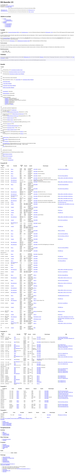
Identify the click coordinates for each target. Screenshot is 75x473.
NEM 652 (7, 99)
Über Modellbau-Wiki (6, 470)
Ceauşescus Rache (10, 5)
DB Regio (35, 285)
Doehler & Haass (6, 137)
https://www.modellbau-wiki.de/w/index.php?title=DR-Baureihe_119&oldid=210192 (17, 418)
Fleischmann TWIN (10, 127)
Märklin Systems (10, 117)
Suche (11, 6)
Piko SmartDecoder (6, 143)
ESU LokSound (5, 141)
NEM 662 (7, 102)
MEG (35, 327)
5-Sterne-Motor (18, 79)
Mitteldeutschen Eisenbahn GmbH (24, 40)
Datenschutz (5, 469)
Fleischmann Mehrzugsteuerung (12, 125)
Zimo (4, 146)
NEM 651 (7, 98)
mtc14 (6, 104)
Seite (3, 432)
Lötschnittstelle (5, 91)
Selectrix (8, 123)
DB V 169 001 (31, 11)
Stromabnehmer (10, 159)
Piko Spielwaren (14, 180)
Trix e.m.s (12, 121)
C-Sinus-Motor (5, 83)
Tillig (15, 337)
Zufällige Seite (5, 447)
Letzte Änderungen (6, 446)
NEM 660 (7, 101)
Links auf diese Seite (6, 457)
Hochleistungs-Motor (26, 79)
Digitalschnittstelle (6, 93)
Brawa (12, 169)
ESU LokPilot (5, 139)
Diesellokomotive (6, 422)
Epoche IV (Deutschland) (7, 423)
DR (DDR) (36, 169)
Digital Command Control (11, 129)
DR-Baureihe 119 (27, 57)
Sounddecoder (13, 109)
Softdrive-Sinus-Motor (7, 87)
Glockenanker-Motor (6, 81)
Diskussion (4, 433)
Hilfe (3, 448)
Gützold (12, 207)
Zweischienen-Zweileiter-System (16, 69)
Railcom (21, 131)
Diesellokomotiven (25, 32)
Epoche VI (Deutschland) (7, 425)
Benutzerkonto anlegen (7, 439)
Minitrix (11, 104)
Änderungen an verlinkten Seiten (8, 458)
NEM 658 (7, 100)
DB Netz (35, 311)
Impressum (4, 471)
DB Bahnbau (12, 40)
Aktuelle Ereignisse (6, 445)
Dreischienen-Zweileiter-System (15, 73)
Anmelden (4, 440)
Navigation (7, 6)
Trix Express (22, 71)
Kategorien (2, 419)
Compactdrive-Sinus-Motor (7, 85)
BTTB (15, 351)
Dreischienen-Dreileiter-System (14, 71)
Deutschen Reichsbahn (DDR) (13, 32)
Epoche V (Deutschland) (7, 424)
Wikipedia (41, 57)
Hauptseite (4, 444)
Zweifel (4, 421)
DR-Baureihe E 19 (31, 10)
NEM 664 (7, 103)
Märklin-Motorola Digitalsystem (12, 111)
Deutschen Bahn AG (6, 38)
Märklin (22, 73)
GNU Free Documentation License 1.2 (23, 468)
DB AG (35, 275)
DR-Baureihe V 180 (48, 32)
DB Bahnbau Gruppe (37, 316)
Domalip (19, 414)
